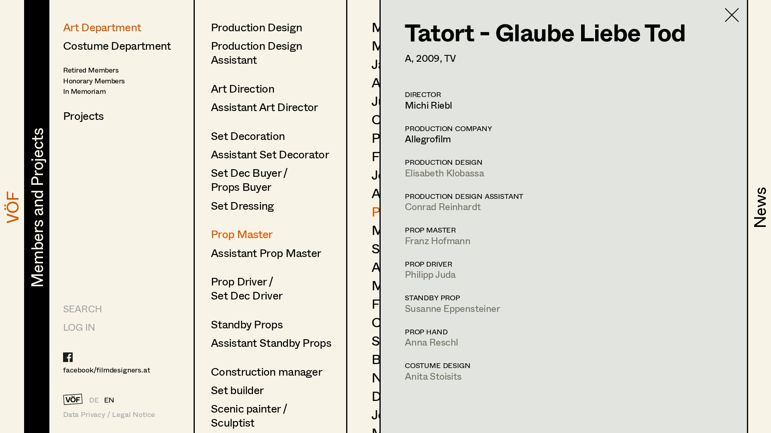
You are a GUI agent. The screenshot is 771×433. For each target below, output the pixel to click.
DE (94, 399)
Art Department (102, 27)
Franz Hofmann (437, 240)
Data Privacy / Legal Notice (109, 414)
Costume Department (117, 45)
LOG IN (79, 327)
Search (82, 308)
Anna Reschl (431, 341)
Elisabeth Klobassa (444, 172)
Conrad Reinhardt (443, 206)
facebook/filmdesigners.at (106, 369)
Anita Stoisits (433, 375)
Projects (83, 115)
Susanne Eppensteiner (452, 308)
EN (109, 399)
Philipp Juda (430, 274)
